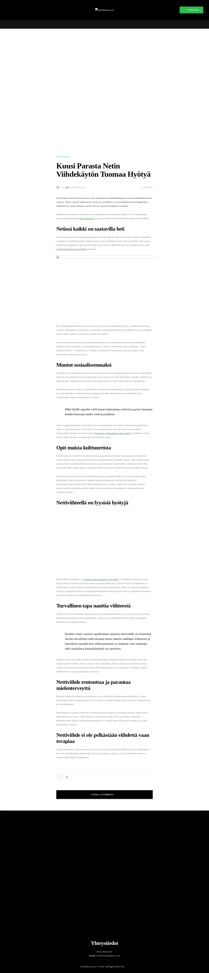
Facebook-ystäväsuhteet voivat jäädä (112, 433)
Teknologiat (62, 157)
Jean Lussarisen (86, 218)
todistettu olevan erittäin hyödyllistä (101, 579)
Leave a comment (103, 794)
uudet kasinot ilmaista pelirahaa (71, 249)
